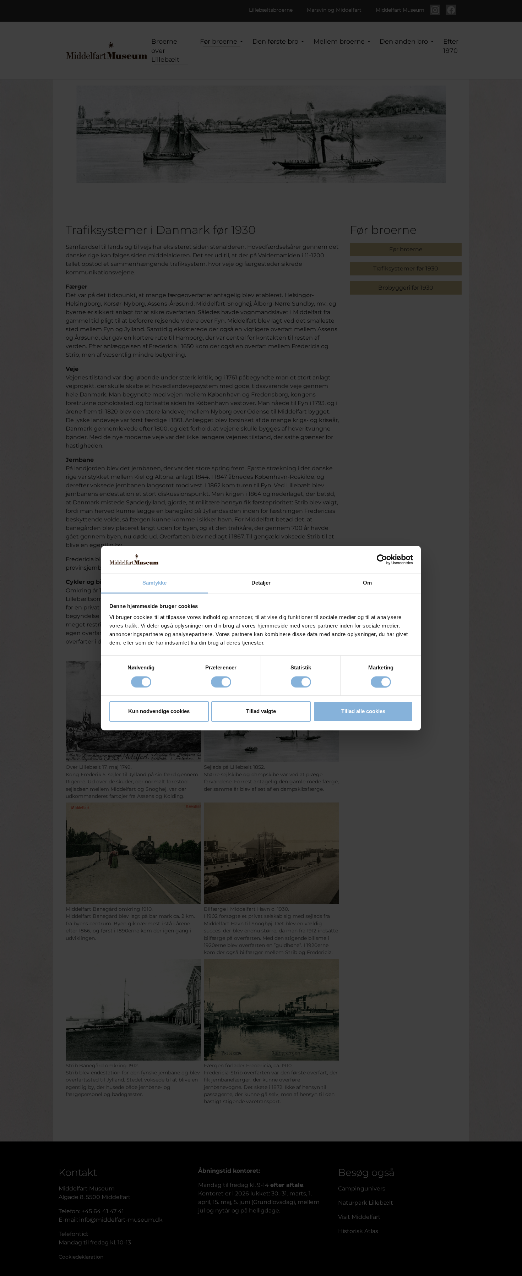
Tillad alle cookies (363, 711)
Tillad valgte (261, 711)
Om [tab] (367, 583)
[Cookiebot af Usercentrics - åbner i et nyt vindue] (382, 559)
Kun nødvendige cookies (159, 711)
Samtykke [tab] (154, 583)
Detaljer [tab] (261, 583)
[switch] (221, 682)
